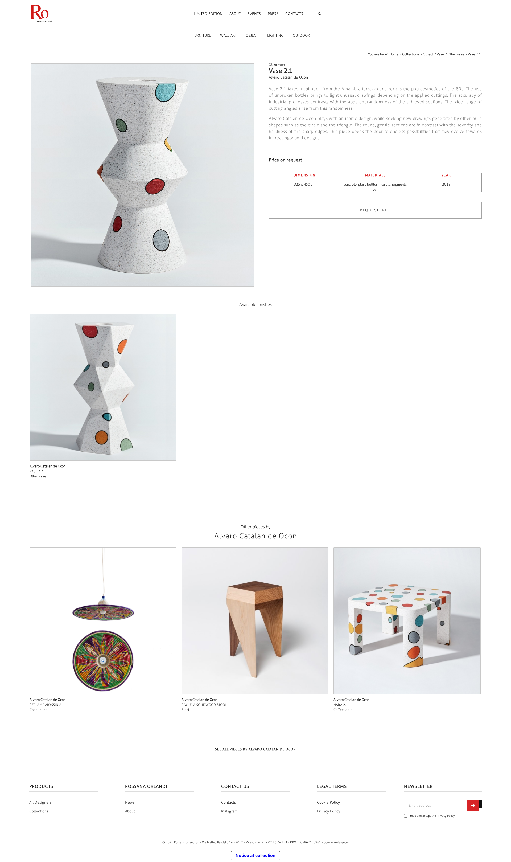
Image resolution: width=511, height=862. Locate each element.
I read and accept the (432, 815)
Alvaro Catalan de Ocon (288, 77)
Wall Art (228, 35)
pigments (399, 184)
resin (375, 189)
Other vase (277, 64)
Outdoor (301, 35)
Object (252, 35)
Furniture (201, 35)
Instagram (229, 811)
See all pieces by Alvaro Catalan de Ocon (255, 749)
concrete (350, 184)
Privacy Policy (328, 811)
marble (384, 184)
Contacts (228, 802)
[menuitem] (208, 14)
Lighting (275, 35)
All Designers (40, 802)
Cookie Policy (328, 802)
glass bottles (368, 184)
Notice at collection (255, 855)
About (130, 811)
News (129, 802)
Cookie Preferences (336, 842)
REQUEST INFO (375, 210)
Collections (38, 811)
